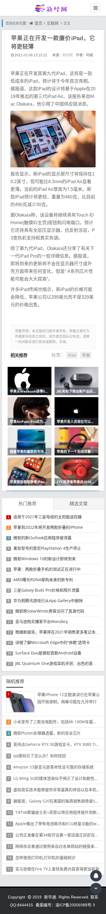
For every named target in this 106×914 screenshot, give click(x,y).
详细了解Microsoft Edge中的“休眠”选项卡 (52, 642)
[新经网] (53, 8)
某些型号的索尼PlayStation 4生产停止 (47, 548)
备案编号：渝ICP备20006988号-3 (65, 904)
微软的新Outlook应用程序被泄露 (42, 537)
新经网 (67, 55)
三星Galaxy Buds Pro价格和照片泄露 (46, 590)
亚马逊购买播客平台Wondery (41, 621)
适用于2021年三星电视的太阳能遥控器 (47, 516)
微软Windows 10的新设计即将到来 (44, 558)
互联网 (53, 23)
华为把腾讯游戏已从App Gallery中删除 (48, 600)
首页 (38, 23)
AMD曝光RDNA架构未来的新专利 (43, 579)
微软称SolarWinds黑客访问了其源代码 (49, 611)
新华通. (50, 897)
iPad (72, 355)
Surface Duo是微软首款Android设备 (48, 653)
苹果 (86, 355)
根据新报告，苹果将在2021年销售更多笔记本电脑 (59, 632)
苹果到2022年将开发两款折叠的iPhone (48, 527)
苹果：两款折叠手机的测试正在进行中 (47, 569)
